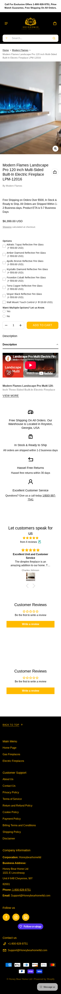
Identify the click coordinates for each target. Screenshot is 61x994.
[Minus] (6, 325)
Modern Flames (20, 50)
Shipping (7, 227)
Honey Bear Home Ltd (20, 979)
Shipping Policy (12, 832)
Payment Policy (12, 818)
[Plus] (20, 325)
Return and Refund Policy (17, 805)
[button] (30, 38)
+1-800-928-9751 (18, 943)
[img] (30, 538)
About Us (8, 779)
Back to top (11, 724)
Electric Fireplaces (13, 761)
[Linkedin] (25, 917)
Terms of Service (12, 799)
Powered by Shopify (44, 979)
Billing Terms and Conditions (19, 825)
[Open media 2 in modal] (30, 107)
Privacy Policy (11, 792)
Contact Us (9, 785)
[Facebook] (6, 917)
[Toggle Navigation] (6, 23)
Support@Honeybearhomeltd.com (27, 950)
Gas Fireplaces (11, 754)
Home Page (9, 747)
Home (6, 50)
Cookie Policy (11, 812)
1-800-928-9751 (21, 889)
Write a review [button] (30, 624)
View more (11, 395)
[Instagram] (16, 917)
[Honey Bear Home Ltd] (30, 23)
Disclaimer (9, 838)
